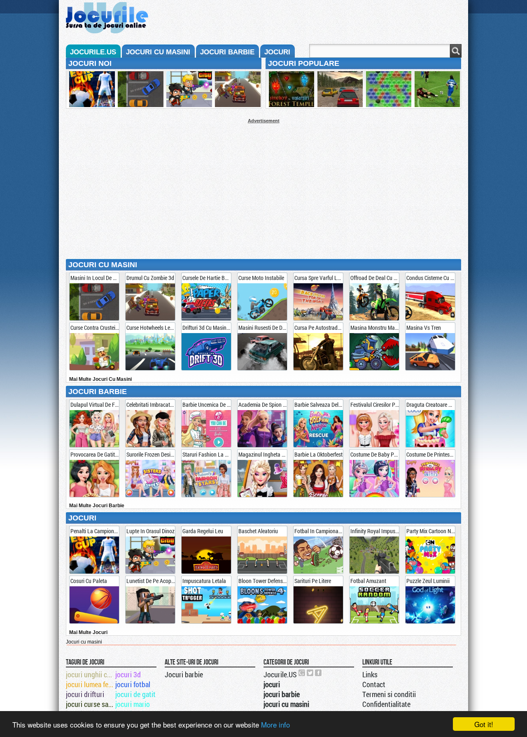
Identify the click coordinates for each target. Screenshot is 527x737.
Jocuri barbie (184, 674)
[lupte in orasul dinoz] (187, 89)
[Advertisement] (263, 180)
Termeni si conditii (389, 694)
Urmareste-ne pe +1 (302, 672)
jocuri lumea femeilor (90, 684)
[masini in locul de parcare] (139, 89)
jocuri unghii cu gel (90, 674)
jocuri (277, 52)
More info (275, 724)
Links (370, 674)
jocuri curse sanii (90, 704)
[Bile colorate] (387, 89)
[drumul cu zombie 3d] (236, 89)
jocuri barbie (227, 52)
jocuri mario (132, 704)
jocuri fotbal (132, 684)
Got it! (483, 724)
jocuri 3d (128, 674)
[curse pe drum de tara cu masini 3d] (339, 89)
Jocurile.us (93, 52)
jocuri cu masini (158, 52)
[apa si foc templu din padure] (290, 89)
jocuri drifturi (85, 694)
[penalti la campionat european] (90, 89)
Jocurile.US (280, 674)
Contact (373, 684)
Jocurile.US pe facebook (318, 672)
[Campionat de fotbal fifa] (436, 89)
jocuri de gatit (135, 694)
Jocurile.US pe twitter (310, 672)
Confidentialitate (386, 704)
